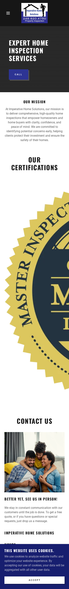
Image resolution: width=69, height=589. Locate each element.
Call (18, 74)
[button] (5, 13)
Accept (34, 580)
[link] (34, 13)
